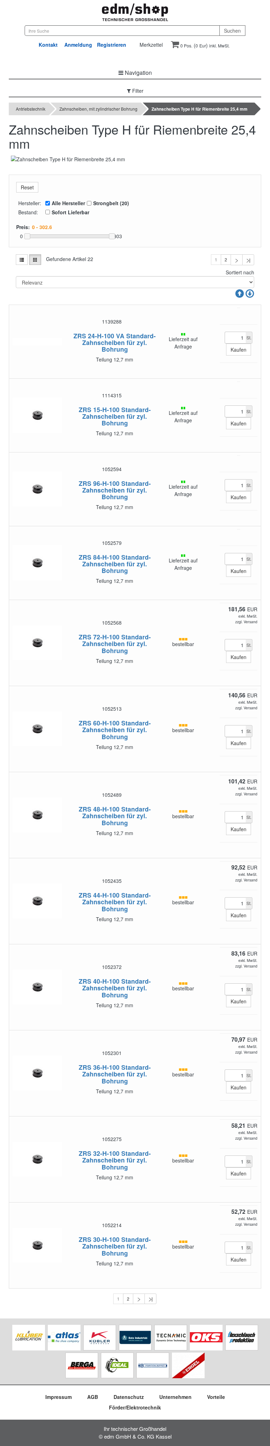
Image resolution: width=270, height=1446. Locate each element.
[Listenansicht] (22, 259)
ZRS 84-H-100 (99, 557)
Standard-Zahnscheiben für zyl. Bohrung (119, 342)
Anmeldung (78, 44)
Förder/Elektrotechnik (135, 1407)
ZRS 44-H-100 (99, 895)
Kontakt (48, 44)
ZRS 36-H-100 (99, 1067)
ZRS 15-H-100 (99, 409)
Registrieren (111, 44)
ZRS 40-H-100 (99, 981)
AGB (92, 1396)
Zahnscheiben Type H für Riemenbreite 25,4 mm (200, 109)
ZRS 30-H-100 (99, 1239)
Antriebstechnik (30, 109)
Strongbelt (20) (111, 203)
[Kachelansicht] (35, 259)
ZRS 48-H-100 (99, 809)
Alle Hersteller (68, 203)
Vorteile (216, 1396)
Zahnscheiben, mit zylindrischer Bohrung (98, 109)
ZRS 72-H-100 (99, 636)
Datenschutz (129, 1396)
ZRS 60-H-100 (99, 722)
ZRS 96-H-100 (99, 483)
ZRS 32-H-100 (99, 1153)
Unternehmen (175, 1396)
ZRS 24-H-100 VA (98, 335)
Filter (137, 90)
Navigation (137, 73)
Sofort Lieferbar (70, 212)
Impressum (58, 1396)
